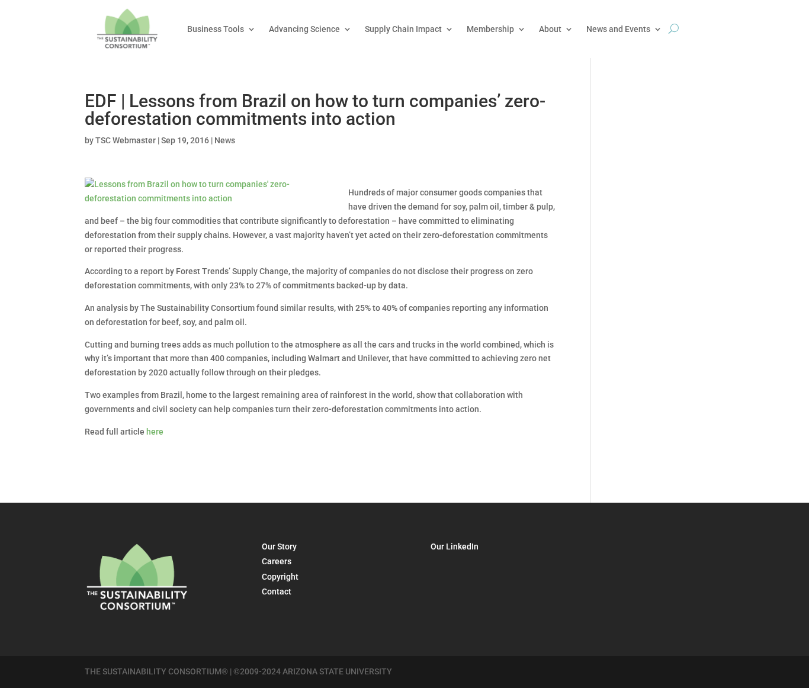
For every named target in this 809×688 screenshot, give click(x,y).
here (154, 431)
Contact (276, 591)
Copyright (280, 576)
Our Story (279, 546)
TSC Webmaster (125, 140)
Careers (276, 561)
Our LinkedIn (455, 546)
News (224, 140)
